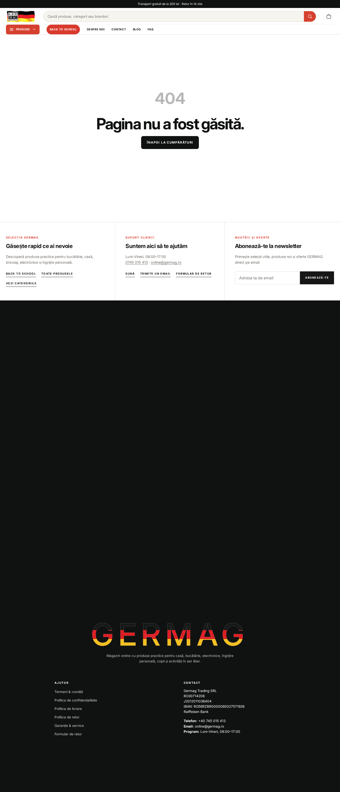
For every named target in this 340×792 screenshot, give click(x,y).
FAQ (151, 29)
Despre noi (96, 29)
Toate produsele (57, 273)
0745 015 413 (136, 262)
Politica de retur (67, 717)
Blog (137, 29)
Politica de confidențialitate (76, 700)
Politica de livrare (68, 709)
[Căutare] (310, 16)
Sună (130, 273)
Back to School (63, 29)
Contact (119, 29)
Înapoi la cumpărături (170, 142)
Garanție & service (69, 726)
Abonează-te (317, 277)
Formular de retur (193, 273)
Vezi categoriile (21, 283)
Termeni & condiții (69, 692)
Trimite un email (155, 273)
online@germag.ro (166, 262)
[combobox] (174, 16)
